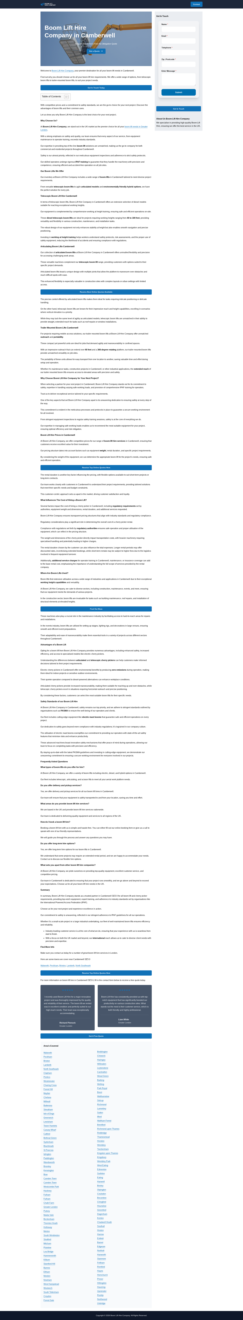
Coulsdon (101, 1194)
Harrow (100, 1234)
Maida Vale (49, 1215)
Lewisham (48, 1122)
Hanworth (101, 1255)
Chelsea (47, 1097)
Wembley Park (103, 1161)
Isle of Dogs (49, 1114)
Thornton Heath (51, 1223)
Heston (100, 1230)
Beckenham (49, 1219)
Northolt (100, 1250)
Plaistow (47, 1247)
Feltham (101, 1263)
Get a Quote (94, 51)
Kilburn (47, 1260)
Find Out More (96, 609)
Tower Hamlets (50, 1126)
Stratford (47, 1239)
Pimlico (47, 1077)
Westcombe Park (51, 1187)
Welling (100, 1084)
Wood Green (103, 1076)
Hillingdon (101, 1283)
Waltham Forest (104, 1121)
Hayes (100, 1271)
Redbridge (102, 1133)
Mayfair (47, 1093)
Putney (47, 1211)
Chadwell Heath (104, 1222)
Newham (48, 1280)
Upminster (101, 1291)
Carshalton (102, 1072)
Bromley (47, 1166)
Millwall (47, 1101)
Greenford (101, 1210)
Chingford (101, 1202)
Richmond (101, 1104)
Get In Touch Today (96, 88)
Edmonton (101, 1169)
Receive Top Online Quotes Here (96, 468)
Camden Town (50, 1178)
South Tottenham (51, 1292)
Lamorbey (101, 1108)
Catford (47, 1134)
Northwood (102, 1299)
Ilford (99, 1117)
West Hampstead (51, 1284)
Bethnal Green (50, 1138)
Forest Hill (48, 1089)
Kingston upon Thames (107, 1153)
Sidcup (100, 1100)
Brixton (62, 966)
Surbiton (101, 1173)
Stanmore (101, 1259)
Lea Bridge (48, 1252)
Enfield (100, 1238)
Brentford (101, 1125)
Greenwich (48, 1118)
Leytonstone (102, 1068)
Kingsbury (101, 1157)
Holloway (48, 1227)
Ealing (100, 1177)
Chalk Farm (49, 1203)
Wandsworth (49, 1162)
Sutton (100, 1113)
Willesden (101, 1064)
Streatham (48, 1109)
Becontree (101, 1198)
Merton (47, 1231)
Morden (47, 1276)
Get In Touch (178, 109)
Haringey (101, 1060)
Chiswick (101, 1056)
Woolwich (48, 1288)
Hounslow (101, 1206)
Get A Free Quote (96, 1036)
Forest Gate (49, 1300)
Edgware (101, 1246)
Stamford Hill (49, 1264)
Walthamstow (103, 1096)
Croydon (47, 1296)
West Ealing (102, 1165)
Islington (47, 1154)
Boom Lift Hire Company (63, 71)
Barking (100, 1080)
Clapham (48, 1073)
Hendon (100, 1141)
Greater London (51, 1207)
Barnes (47, 1268)
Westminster (49, 1081)
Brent (99, 1092)
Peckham (54, 966)
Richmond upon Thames (108, 1129)
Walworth (44, 966)
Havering (101, 1287)
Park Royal (102, 1088)
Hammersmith (50, 1256)
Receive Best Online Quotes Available (96, 292)
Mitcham (47, 1243)
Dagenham (102, 1214)
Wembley (101, 1145)
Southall (101, 1226)
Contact (196, 4)
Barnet (100, 1242)
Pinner (100, 1279)
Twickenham (103, 1149)
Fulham (47, 1195)
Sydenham (48, 1142)
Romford (101, 1267)
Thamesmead (103, 1137)
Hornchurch (102, 1275)
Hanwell (101, 1182)
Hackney (48, 1191)
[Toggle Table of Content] (65, 97)
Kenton (100, 1218)
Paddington (49, 1158)
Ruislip (100, 1295)
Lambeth (71, 966)
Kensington (49, 1170)
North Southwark (83, 966)
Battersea (48, 1105)
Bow (46, 1174)
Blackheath (49, 1146)
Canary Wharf (50, 1130)
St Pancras (48, 1150)
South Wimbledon (52, 1235)
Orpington (101, 1190)
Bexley (100, 1186)
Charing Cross (50, 1085)
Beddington (102, 1052)
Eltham (47, 1272)
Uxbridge (101, 1303)
